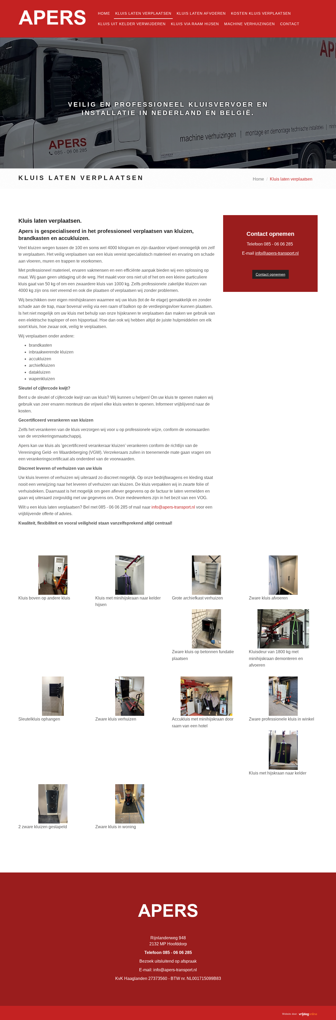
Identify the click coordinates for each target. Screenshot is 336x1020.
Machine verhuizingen (249, 24)
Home (104, 13)
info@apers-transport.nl (173, 507)
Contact (290, 24)
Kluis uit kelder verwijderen (132, 24)
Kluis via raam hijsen (195, 24)
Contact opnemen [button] (270, 274)
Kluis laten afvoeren (201, 13)
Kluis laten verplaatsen (143, 13)
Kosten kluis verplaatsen (261, 13)
